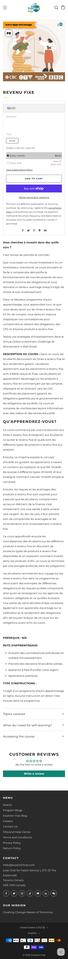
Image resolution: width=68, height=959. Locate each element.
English (32, 933)
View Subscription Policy (19, 170)
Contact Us (10, 826)
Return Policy (12, 848)
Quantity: (11, 116)
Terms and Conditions (17, 837)
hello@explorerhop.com (19, 865)
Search (7, 804)
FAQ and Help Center (17, 832)
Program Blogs (12, 810)
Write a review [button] (34, 773)
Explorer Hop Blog (15, 815)
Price (12, 140)
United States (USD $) (32, 927)
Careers (8, 821)
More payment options (34, 197)
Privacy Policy (12, 842)
